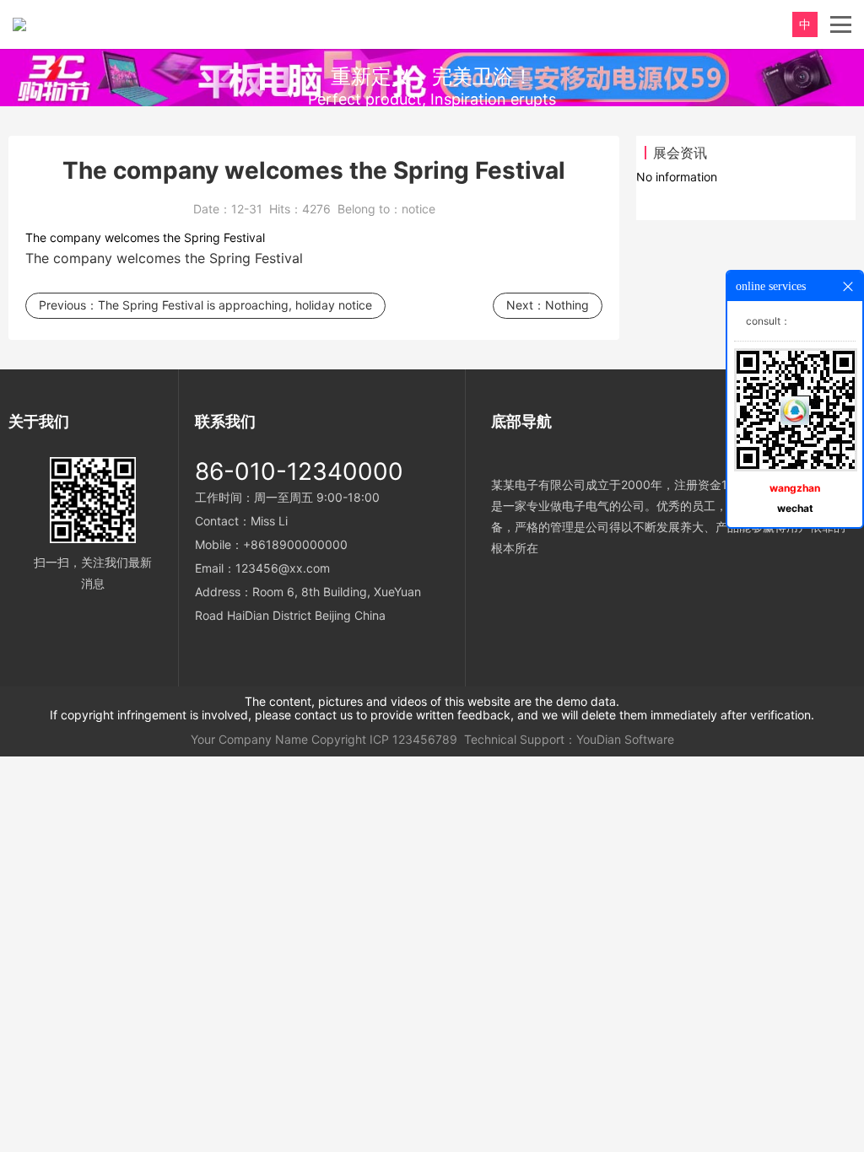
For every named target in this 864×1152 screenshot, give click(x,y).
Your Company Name (249, 739)
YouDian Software (625, 739)
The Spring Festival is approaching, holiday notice (235, 305)
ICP (379, 739)
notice (418, 209)
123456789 (424, 739)
